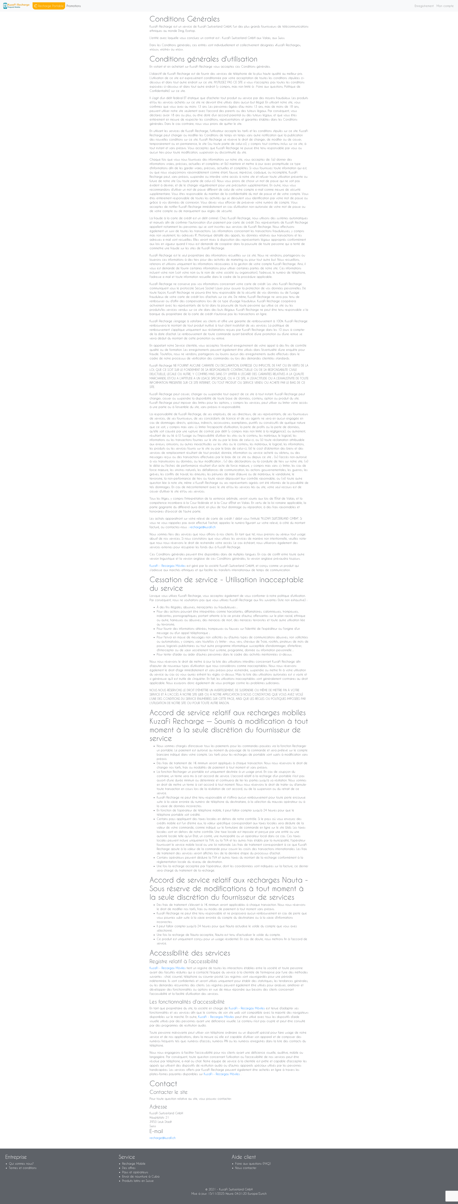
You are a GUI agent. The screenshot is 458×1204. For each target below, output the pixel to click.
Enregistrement (424, 6)
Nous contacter (245, 1167)
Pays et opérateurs (135, 1172)
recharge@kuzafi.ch (203, 527)
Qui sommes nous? (21, 1163)
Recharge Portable (50, 6)
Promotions (74, 6)
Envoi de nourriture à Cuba (140, 1176)
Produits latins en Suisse (138, 1180)
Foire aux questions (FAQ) (253, 1163)
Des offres (128, 1167)
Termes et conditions (22, 1167)
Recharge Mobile (133, 1163)
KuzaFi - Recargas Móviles (168, 565)
